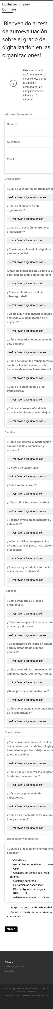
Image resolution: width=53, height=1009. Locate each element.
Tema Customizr (42, 996)
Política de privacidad (15, 967)
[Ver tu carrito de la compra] (43, 7)
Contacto (9, 971)
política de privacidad (38, 907)
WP (17, 996)
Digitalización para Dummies (24, 989)
